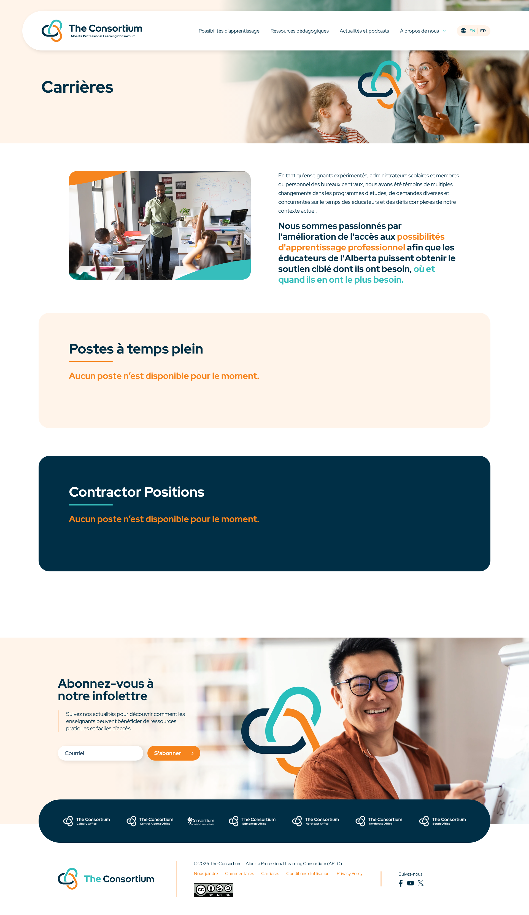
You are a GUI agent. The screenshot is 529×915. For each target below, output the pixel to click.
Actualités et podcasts (364, 31)
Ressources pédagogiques (300, 31)
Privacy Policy (350, 873)
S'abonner (167, 753)
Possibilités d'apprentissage (229, 31)
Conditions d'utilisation (308, 873)
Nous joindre (206, 873)
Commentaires (239, 873)
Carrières (270, 873)
